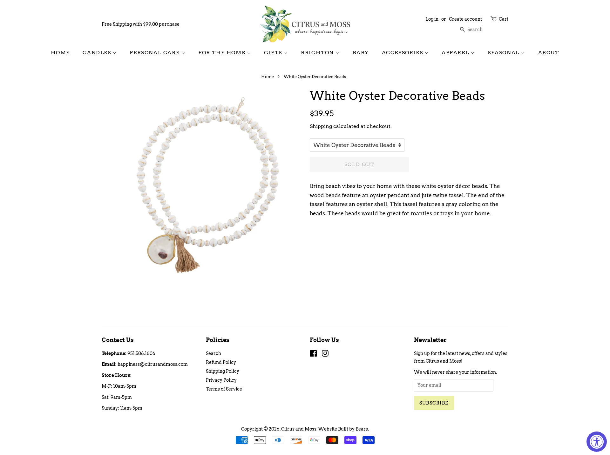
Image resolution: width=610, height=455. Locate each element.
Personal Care (155, 53)
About (548, 53)
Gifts (274, 53)
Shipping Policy (222, 371)
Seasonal (504, 53)
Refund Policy (221, 362)
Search (213, 353)
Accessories (403, 53)
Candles (98, 53)
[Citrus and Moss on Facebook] (313, 355)
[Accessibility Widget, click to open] (596, 442)
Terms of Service (224, 389)
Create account (465, 19)
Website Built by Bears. (343, 429)
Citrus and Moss (298, 429)
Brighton (318, 53)
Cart (503, 19)
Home (60, 53)
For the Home (222, 53)
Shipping (321, 126)
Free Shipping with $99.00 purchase (141, 24)
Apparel (456, 53)
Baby (361, 53)
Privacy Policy (221, 380)
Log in (431, 19)
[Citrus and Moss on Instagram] (325, 355)
